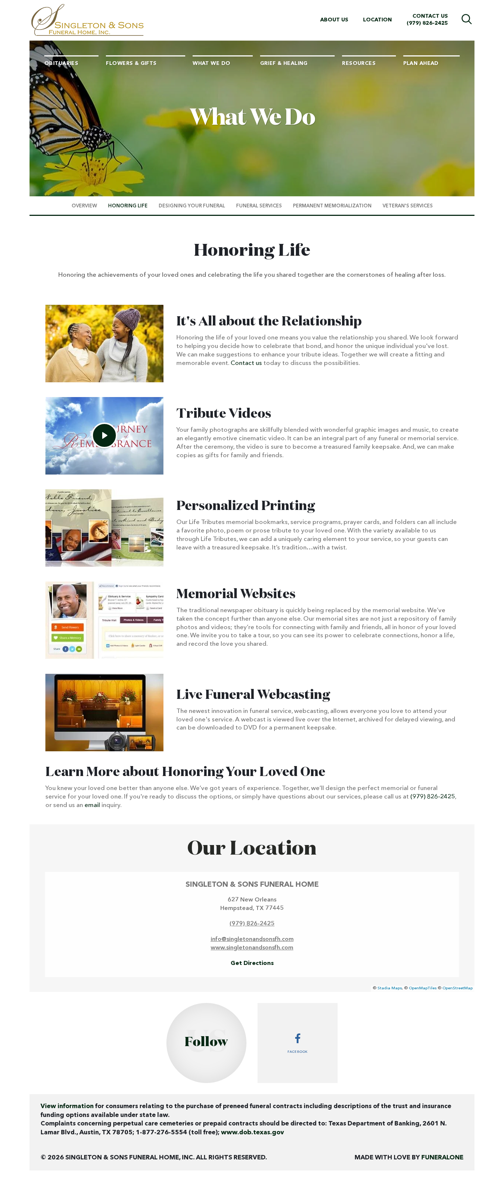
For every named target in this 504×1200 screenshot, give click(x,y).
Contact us (246, 363)
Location (377, 20)
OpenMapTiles (422, 988)
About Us (334, 20)
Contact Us (430, 16)
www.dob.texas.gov (252, 1133)
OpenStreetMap (457, 988)
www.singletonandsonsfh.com (252, 948)
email (92, 805)
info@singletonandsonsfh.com (252, 939)
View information (67, 1106)
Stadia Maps (389, 988)
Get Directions (252, 963)
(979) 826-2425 (427, 23)
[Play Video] (104, 435)
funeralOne (442, 1158)
